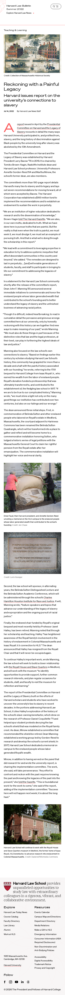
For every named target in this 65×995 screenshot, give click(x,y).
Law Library (9, 925)
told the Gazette (26, 781)
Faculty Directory (12, 921)
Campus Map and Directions (47, 916)
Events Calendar (42, 912)
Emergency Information (45, 934)
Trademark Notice (42, 964)
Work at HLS (9, 934)
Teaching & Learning (15, 30)
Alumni (7, 929)
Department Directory (44, 921)
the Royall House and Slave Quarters (28, 666)
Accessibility (40, 957)
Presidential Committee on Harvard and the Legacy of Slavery (38, 128)
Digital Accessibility (43, 960)
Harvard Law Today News (15, 912)
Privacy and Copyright (44, 968)
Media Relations (41, 925)
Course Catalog (11, 916)
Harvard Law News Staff (30, 111)
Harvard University (12, 965)
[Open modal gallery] (32, 488)
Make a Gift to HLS (43, 929)
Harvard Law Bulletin (18, 5)
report (20, 124)
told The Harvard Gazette (31, 219)
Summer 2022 (15, 9)
